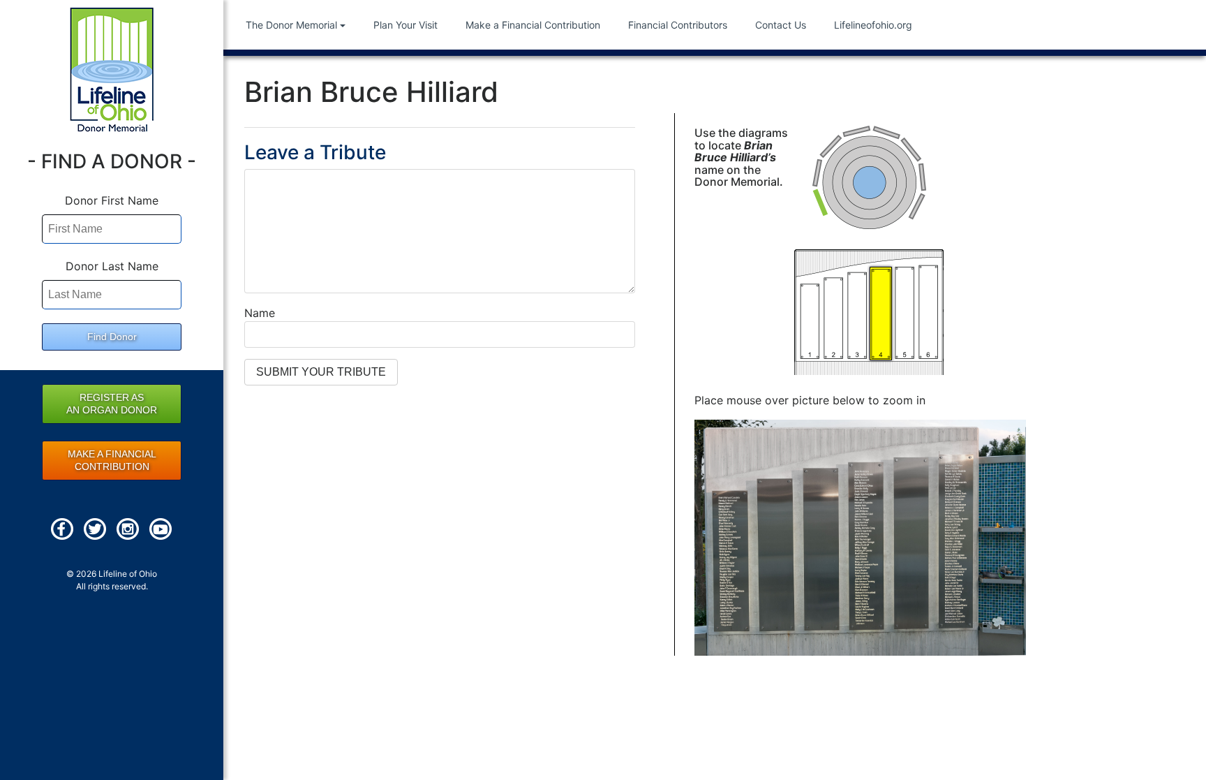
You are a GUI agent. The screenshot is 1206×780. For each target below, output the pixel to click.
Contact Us (780, 25)
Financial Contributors (677, 25)
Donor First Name (111, 200)
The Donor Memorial (291, 25)
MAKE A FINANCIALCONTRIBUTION (112, 460)
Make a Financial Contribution (533, 25)
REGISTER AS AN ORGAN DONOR (111, 403)
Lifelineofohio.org (873, 25)
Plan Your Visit (405, 25)
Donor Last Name (112, 266)
